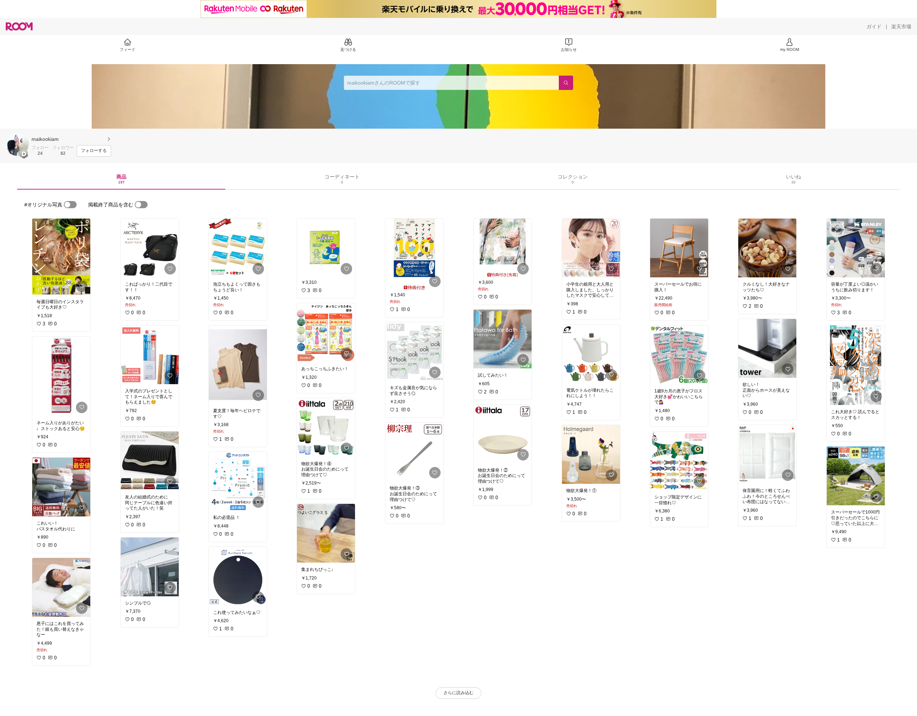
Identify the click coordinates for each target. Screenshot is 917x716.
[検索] (566, 83)
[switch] (70, 204)
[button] (17, 144)
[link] (61, 257)
